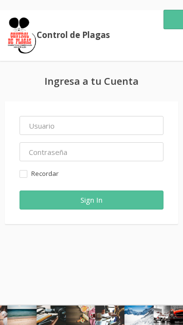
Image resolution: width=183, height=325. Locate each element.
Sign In (91, 200)
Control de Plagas (73, 34)
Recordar (45, 173)
